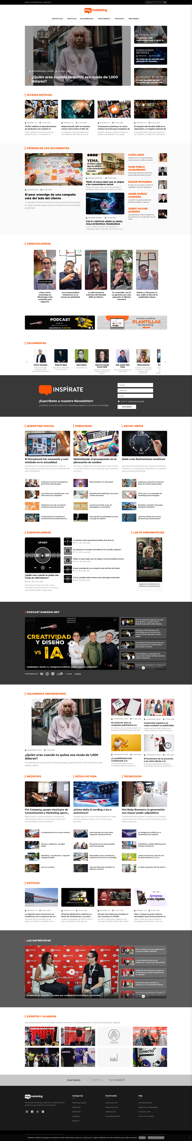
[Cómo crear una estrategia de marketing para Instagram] (129, 494)
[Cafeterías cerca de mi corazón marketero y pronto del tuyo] (32, 506)
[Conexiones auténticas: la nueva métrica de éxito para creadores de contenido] (114, 109)
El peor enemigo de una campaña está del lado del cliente (149, 82)
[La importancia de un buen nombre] (32, 833)
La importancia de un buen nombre (55, 832)
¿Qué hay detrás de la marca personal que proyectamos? (149, 518)
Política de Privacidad (136, 401)
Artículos (57, 19)
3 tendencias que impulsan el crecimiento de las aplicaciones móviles (53, 519)
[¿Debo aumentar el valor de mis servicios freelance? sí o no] (129, 857)
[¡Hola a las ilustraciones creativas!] (144, 443)
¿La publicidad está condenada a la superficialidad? (121, 761)
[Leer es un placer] (32, 868)
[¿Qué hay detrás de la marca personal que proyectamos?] (129, 518)
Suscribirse (127, 407)
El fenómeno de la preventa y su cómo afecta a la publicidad (158, 761)
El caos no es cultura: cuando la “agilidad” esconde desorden (140, 186)
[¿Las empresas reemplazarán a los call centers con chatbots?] (32, 494)
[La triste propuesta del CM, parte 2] (129, 868)
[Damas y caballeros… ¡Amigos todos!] (32, 845)
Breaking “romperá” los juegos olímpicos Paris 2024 (150, 506)
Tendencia (76, 1116)
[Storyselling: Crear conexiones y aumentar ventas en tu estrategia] (80, 857)
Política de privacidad (156, 1137)
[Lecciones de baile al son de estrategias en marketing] (80, 506)
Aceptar (142, 1137)
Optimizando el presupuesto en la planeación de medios (94, 461)
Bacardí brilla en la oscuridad (101, 482)
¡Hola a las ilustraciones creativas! (143, 459)
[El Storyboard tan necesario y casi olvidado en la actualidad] (47, 443)
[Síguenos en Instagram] (27, 1112)
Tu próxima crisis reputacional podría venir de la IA (150, 40)
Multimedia (104, 19)
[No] (189, 1138)
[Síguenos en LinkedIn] (43, 1112)
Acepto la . (133, 401)
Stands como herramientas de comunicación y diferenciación (140, 159)
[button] (149, 564)
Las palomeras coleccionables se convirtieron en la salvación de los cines (141, 217)
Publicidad (76, 1112)
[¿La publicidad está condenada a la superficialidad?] (126, 742)
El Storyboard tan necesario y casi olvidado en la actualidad (46, 461)
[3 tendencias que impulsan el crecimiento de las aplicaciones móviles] (32, 518)
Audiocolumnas (111, 1103)
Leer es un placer (48, 867)
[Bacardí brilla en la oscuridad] (80, 483)
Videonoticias (110, 1112)
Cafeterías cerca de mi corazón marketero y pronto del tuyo (53, 506)
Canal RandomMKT (112, 1116)
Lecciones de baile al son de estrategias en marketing (101, 506)
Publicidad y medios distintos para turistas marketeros (152, 845)
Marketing (76, 1107)
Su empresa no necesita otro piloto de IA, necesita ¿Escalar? (150, 61)
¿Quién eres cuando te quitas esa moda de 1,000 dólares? (75, 79)
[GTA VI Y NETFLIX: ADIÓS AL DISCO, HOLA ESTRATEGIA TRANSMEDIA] (105, 203)
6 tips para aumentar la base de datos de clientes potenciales (151, 483)
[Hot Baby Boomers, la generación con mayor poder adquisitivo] (144, 794)
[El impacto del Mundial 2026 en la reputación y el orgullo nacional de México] (150, 109)
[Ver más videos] (143, 666)
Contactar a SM (144, 1112)
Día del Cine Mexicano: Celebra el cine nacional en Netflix (113, 915)
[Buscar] (165, 2)
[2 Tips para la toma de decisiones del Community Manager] (32, 483)
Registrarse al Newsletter (148, 1107)
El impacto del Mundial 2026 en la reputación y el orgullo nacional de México (150, 128)
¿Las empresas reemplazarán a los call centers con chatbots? (55, 494)
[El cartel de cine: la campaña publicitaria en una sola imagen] (126, 707)
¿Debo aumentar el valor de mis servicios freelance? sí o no (151, 857)
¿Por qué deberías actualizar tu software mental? (102, 868)
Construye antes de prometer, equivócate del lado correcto (140, 174)
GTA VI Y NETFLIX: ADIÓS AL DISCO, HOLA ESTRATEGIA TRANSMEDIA (104, 222)
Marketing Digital (79, 1103)
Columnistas (86, 19)
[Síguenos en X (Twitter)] (38, 1112)
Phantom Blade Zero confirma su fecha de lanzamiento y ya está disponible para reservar (76, 916)
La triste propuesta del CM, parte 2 (152, 867)
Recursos (134, 19)
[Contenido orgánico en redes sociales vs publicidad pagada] (159, 707)
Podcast (119, 19)
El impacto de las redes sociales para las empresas (102, 845)
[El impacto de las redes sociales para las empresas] (80, 845)
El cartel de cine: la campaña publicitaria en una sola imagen (124, 725)
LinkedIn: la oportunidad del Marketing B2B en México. (139, 201)
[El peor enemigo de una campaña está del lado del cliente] (54, 169)
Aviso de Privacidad (146, 1116)
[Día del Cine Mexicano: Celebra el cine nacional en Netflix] (114, 906)
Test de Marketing (145, 1103)
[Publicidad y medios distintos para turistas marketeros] (129, 845)
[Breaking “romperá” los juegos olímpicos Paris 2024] (129, 506)
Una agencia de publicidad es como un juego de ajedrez (104, 518)
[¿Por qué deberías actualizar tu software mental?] (80, 868)
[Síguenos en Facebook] (32, 1112)
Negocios (76, 1121)
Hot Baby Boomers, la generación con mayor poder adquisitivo (143, 811)
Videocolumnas (111, 1107)
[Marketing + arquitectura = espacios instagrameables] (32, 857)
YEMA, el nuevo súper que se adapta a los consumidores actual (105, 183)
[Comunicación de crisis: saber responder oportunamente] (80, 833)
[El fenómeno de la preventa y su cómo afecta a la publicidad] (159, 742)
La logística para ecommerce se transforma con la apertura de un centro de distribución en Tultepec (41, 916)
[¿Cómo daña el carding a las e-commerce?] (96, 794)
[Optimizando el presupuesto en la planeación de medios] (96, 443)
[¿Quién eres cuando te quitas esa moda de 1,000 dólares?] (78, 56)
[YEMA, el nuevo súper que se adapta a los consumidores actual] (105, 164)
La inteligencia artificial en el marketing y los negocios (149, 833)
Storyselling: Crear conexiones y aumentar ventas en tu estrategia (103, 857)
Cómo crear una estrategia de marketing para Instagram (150, 494)
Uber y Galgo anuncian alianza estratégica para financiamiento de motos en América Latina (150, 916)
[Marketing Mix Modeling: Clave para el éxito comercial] (80, 494)
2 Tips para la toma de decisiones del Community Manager (54, 483)
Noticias (71, 19)
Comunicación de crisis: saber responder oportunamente (101, 833)
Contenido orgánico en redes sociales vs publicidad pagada (159, 725)
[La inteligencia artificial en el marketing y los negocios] (129, 833)
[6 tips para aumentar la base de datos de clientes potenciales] (129, 483)
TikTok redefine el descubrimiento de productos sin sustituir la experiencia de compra (40, 128)
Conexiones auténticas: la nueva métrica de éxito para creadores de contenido (114, 128)
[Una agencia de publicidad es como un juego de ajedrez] (80, 518)
